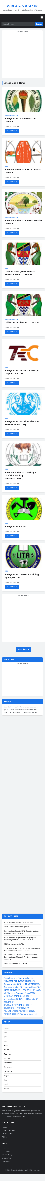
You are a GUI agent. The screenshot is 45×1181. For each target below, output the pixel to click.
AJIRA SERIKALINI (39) (13, 981)
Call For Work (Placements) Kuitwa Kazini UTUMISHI (20, 273)
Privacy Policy (7, 1155)
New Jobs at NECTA (15, 526)
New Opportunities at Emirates (15, 963)
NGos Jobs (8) (32, 999)
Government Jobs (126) (31, 987)
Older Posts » (23, 649)
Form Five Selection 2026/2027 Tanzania (18, 922)
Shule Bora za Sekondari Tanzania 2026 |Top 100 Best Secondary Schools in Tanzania (22, 949)
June (5, 1037)
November (8, 1067)
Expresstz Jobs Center (22, 5)
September (8, 1071)
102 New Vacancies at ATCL (14, 944)
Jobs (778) (30, 993)
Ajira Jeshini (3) (26, 978)
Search (39, 24)
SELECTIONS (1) (10, 1008)
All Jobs (4, 1137)
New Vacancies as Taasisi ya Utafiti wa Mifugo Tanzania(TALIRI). (20, 475)
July (5, 1032)
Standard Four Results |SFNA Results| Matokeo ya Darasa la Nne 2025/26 (22, 932)
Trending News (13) (28, 1014)
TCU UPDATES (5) (11, 1011)
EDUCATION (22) (32, 984)
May (5, 1041)
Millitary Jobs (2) (11, 999)
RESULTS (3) (9, 1002)
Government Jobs (8, 1130)
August (6, 1028)
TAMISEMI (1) (23, 1008)
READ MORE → (12, 131)
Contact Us (6, 1151)
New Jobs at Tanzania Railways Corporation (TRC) (22, 372)
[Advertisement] (22, 55)
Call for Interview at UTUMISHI (22, 322)
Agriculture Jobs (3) (12, 978)
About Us (5, 1148)
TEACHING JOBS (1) (12, 1014)
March (6, 1050)
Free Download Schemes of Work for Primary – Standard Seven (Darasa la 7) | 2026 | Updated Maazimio (21, 957)
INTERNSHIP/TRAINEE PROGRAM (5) (19, 990)
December (8, 1063)
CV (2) (22, 984)
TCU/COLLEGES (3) (27, 1011)
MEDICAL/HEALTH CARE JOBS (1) (18, 996)
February (7, 1054)
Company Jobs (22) (12, 984)
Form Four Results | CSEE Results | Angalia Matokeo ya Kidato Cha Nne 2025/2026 (20, 938)
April (5, 1045)
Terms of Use (7, 1158)
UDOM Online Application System (16, 927)
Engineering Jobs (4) (12, 987)
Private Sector (7, 1134)
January (7, 1058)
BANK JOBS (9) (29, 981)
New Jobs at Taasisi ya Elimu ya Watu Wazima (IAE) (22, 423)
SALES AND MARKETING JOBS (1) (18, 1005)
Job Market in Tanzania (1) (15, 993)
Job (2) (38, 990)
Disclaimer (6, 1161)
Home (4, 1127)
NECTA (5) (22, 999)
